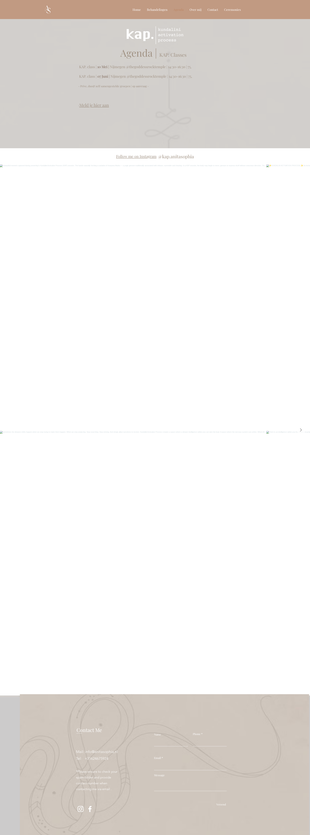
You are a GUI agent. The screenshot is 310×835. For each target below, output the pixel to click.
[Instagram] (81, 809)
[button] (157, 9)
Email (157, 758)
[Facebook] (90, 809)
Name (157, 734)
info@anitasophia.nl (101, 752)
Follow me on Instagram (136, 156)
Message (159, 775)
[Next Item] (301, 430)
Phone (197, 734)
